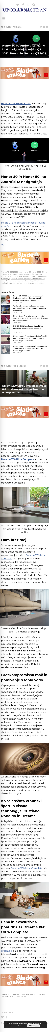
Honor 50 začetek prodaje (20, 279)
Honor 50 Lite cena (17, 276)
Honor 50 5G (36, 272)
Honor (20, 272)
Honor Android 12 (37, 279)
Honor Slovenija (28, 283)
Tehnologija (6, 27)
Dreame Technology (28, 994)
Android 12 (5, 272)
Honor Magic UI (17, 281)
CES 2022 (13, 272)
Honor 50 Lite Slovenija (33, 276)
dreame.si (6, 951)
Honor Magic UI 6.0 (31, 281)
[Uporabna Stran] (24, 10)
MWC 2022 (39, 283)
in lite (16, 103)
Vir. (3, 245)
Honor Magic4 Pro (15, 283)
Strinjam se (33, 1026)
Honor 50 (27, 272)
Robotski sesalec (20, 997)
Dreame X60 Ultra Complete (26, 868)
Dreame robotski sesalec (10, 994)
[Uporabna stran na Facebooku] (23, 4)
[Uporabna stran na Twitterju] (17, 4)
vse (14, 366)
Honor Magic (6, 281)
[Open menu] (3, 18)
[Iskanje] (33, 4)
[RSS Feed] (28, 4)
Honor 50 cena (17, 274)
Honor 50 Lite (29, 274)
